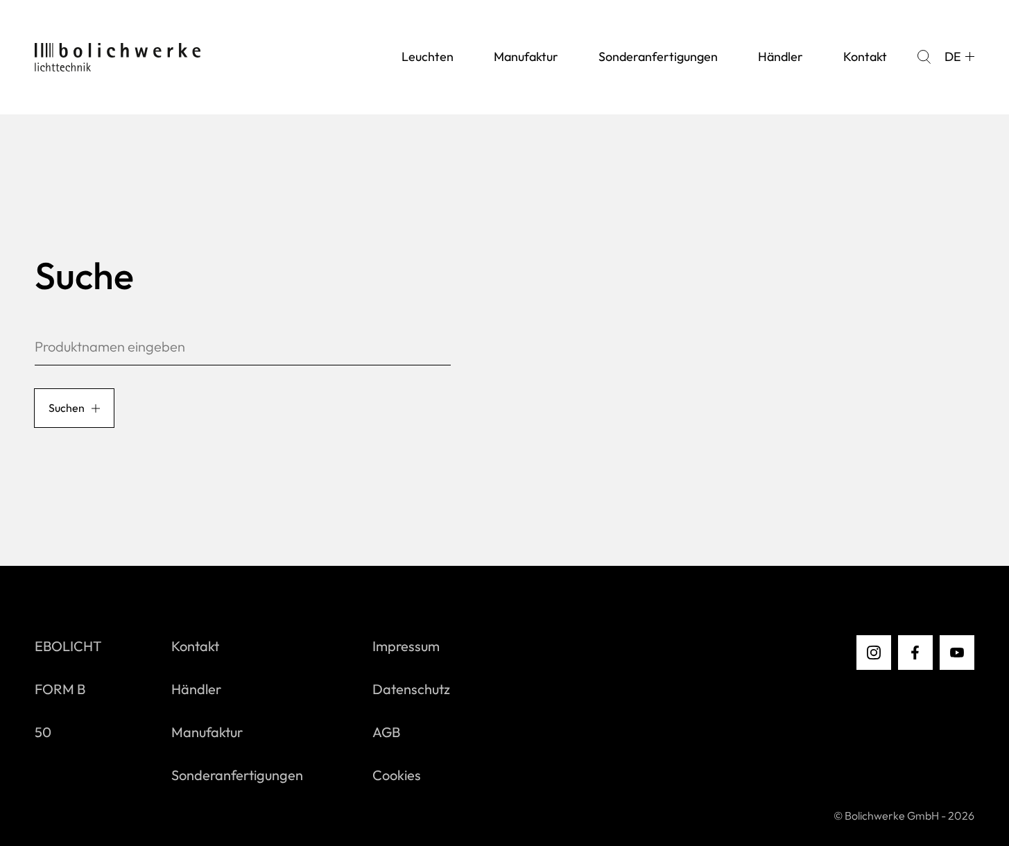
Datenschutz (411, 689)
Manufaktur (526, 56)
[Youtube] (957, 652)
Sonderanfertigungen (658, 56)
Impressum (406, 646)
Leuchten (428, 56)
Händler (780, 56)
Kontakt (865, 56)
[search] (924, 57)
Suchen (67, 408)
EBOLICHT (68, 646)
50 (43, 732)
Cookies (396, 775)
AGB (386, 732)
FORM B (60, 689)
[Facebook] (915, 652)
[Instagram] (873, 652)
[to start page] (117, 57)
